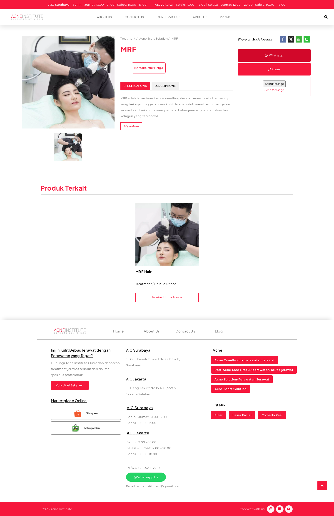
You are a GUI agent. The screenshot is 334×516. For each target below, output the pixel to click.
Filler (218, 415)
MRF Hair (143, 271)
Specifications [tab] (135, 86)
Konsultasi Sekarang (70, 385)
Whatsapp (276, 55)
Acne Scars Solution (153, 38)
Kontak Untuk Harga (148, 68)
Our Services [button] (167, 17)
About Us (104, 17)
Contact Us (134, 17)
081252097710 (149, 468)
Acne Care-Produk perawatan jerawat (244, 360)
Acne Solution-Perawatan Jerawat (241, 379)
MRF (175, 38)
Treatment (128, 38)
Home (118, 331)
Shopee (92, 413)
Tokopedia (92, 428)
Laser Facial (242, 415)
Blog (219, 331)
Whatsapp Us (147, 477)
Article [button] (199, 17)
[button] (326, 17)
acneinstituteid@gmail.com (159, 486)
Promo (226, 17)
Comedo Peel (272, 415)
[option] (68, 82)
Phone (276, 69)
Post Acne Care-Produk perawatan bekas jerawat (253, 370)
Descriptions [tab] (165, 86)
